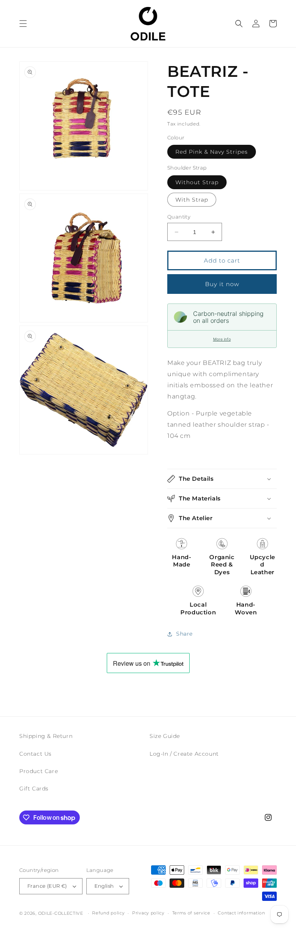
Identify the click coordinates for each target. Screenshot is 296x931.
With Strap (191, 199)
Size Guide (165, 736)
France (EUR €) (47, 886)
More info (222, 339)
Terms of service (191, 913)
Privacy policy (148, 913)
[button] (23, 23)
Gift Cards (34, 788)
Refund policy (108, 913)
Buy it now (222, 284)
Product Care (38, 771)
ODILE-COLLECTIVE (60, 913)
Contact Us (35, 753)
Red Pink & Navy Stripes (211, 151)
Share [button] (184, 633)
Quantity (178, 217)
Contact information (241, 913)
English (104, 886)
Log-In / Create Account (184, 753)
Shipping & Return (45, 736)
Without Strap (197, 182)
